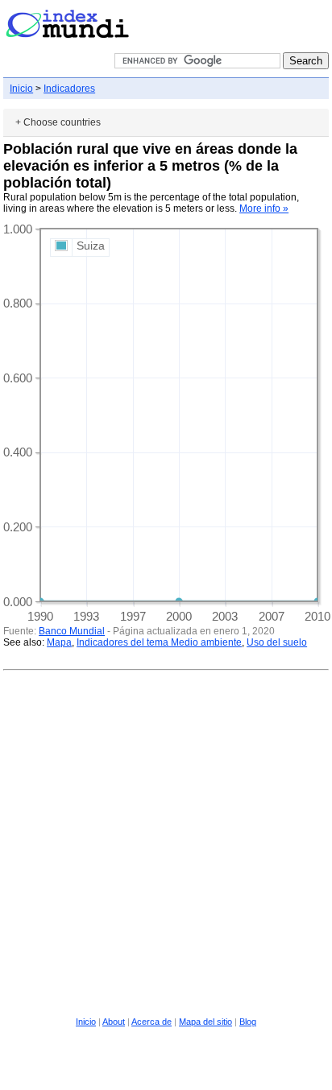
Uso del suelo (277, 642)
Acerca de (151, 1021)
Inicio (21, 88)
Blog (247, 1021)
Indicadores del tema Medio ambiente (159, 642)
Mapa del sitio (205, 1021)
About (113, 1021)
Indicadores (69, 88)
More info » (263, 208)
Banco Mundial (72, 631)
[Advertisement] (166, 841)
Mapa (59, 642)
